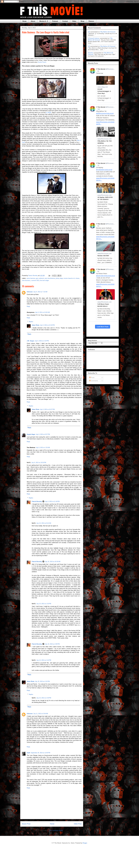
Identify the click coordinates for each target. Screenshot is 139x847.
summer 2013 (35, 280)
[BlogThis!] (55, 276)
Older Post (78, 824)
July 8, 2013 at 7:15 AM (40, 292)
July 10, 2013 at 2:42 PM (43, 660)
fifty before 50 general (107, 32)
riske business (26, 280)
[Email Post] (49, 275)
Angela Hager (31, 434)
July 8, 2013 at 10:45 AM (42, 312)
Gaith (28, 753)
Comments (94, 380)
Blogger (85, 843)
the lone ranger (44, 280)
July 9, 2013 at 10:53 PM (38, 462)
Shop (82, 21)
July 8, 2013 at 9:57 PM (43, 434)
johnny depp (59, 278)
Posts (92, 377)
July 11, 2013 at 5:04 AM (40, 713)
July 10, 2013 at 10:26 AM (52, 561)
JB (89, 32)
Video (74, 21)
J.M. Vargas (30, 341)
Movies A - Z (43, 21)
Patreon (91, 21)
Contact (65, 21)
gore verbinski (40, 278)
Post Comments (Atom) (56, 830)
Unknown (30, 292)
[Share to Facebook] (59, 276)
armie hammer (31, 278)
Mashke (90, 53)
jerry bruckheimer (50, 278)
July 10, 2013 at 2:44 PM (43, 698)
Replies (31, 321)
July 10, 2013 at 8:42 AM (43, 523)
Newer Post (26, 824)
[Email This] (53, 276)
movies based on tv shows (71, 278)
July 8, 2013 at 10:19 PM (47, 325)
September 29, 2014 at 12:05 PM (40, 753)
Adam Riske (35, 325)
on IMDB (48, 112)
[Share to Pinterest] (61, 276)
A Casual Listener (93, 38)
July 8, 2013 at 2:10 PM (42, 341)
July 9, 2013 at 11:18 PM (52, 501)
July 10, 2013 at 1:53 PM (43, 603)
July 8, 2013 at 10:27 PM (47, 409)
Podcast (55, 21)
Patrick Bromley (37, 501)
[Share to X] (57, 276)
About (33, 21)
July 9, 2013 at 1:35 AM (43, 447)
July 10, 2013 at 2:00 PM (52, 644)
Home (24, 21)
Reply (28, 306)
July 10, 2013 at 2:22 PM (42, 681)
